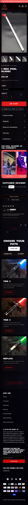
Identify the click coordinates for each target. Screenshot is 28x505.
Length (4, 86)
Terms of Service (8, 422)
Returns (5, 409)
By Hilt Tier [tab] (14, 248)
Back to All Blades (15, 383)
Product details (8, 115)
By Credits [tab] (21, 254)
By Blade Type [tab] (8, 254)
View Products (9, 292)
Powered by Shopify (20, 499)
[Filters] (8, 199)
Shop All (3, 12)
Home (5, 397)
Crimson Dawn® (11, 499)
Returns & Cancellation (10, 127)
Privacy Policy (7, 413)
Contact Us (6, 470)
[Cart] (22, 6)
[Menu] (26, 6)
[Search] (20, 6)
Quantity (4, 93)
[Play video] (9, 163)
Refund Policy (7, 418)
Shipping (3, 80)
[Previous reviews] (20, 225)
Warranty (6, 133)
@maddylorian (9, 176)
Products (6, 401)
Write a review (14, 196)
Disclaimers (6, 139)
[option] (4, 59)
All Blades (9, 12)
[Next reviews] (25, 225)
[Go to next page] (18, 229)
